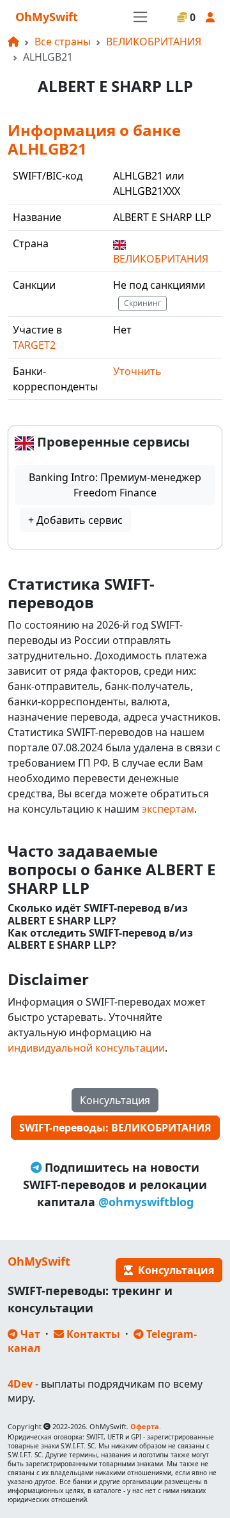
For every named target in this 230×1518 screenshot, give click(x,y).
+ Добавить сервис (75, 520)
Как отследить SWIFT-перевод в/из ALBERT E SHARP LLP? (100, 939)
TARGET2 (34, 345)
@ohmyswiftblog (146, 1201)
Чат (29, 1334)
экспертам (168, 809)
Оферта (144, 1426)
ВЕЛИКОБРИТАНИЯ (153, 41)
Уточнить (137, 371)
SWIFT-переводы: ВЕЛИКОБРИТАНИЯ (115, 1128)
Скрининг (142, 303)
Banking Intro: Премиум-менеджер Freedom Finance (115, 485)
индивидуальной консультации (86, 1048)
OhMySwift (46, 16)
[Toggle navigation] (140, 17)
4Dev (20, 1384)
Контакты (92, 1334)
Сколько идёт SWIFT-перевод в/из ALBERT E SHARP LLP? (98, 914)
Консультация (115, 1100)
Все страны (62, 41)
